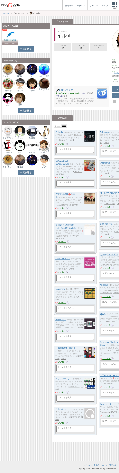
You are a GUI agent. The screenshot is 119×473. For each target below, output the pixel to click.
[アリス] (19, 145)
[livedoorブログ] (10, 37)
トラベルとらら (44, 89)
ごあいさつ (60, 409)
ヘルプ (104, 465)
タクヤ (32, 90)
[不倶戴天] (31, 131)
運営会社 (113, 465)
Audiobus (104, 285)
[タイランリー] (7, 69)
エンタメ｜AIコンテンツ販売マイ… (44, 150)
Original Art (105, 162)
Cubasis (59, 132)
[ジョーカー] (7, 145)
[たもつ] (19, 83)
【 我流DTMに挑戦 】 (65, 348)
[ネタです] (31, 145)
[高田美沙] (19, 69)
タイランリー (8, 76)
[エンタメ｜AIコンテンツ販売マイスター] (43, 145)
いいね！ (62, 144)
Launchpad (60, 289)
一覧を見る (25, 48)
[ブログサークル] (10, 5)
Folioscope (105, 132)
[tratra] (7, 98)
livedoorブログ (10, 43)
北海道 (115, 73)
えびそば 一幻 (106, 223)
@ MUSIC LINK (62, 258)
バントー (32, 76)
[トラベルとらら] (43, 83)
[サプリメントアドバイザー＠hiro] (19, 131)
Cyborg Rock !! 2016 (109, 254)
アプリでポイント (63, 378)
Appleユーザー (106, 404)
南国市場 (7, 90)
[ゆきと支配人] (43, 69)
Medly (103, 313)
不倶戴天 (32, 138)
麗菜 (20, 105)
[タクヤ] (31, 83)
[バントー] (31, 69)
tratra (8, 105)
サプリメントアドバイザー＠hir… (20, 136)
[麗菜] (19, 98)
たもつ (20, 90)
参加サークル (98, 47)
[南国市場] (7, 83)
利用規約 (95, 465)
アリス (20, 152)
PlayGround (60, 319)
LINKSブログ (61, 140)
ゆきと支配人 (44, 76)
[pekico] (43, 131)
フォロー (63, 47)
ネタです (32, 152)
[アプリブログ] (7, 131)
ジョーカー (8, 152)
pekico (44, 138)
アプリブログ (8, 138)
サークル (86, 465)
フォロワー (81, 47)
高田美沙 (20, 76)
